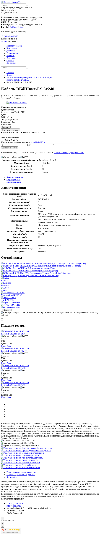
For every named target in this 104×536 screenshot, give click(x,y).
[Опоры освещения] (10, 307)
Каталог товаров (14, 46)
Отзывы (10, 60)
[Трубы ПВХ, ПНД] (10, 305)
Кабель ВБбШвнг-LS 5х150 (14, 385)
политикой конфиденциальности (69, 152)
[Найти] (27, 5)
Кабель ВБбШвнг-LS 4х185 (14, 368)
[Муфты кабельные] (10, 302)
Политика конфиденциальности (21, 472)
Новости (10, 55)
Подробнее (6, 346)
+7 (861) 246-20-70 (9, 36)
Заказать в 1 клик (9, 148)
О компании (12, 53)
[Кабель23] (10, 2)
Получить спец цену (10, 130)
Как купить (11, 48)
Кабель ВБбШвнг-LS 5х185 (14, 334)
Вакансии (11, 58)
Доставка (10, 51)
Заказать (5, 127)
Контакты (11, 63)
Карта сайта (11, 477)
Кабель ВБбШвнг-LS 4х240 (14, 351)
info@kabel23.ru (15, 27)
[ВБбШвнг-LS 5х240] (16, 103)
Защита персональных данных (20, 474)
